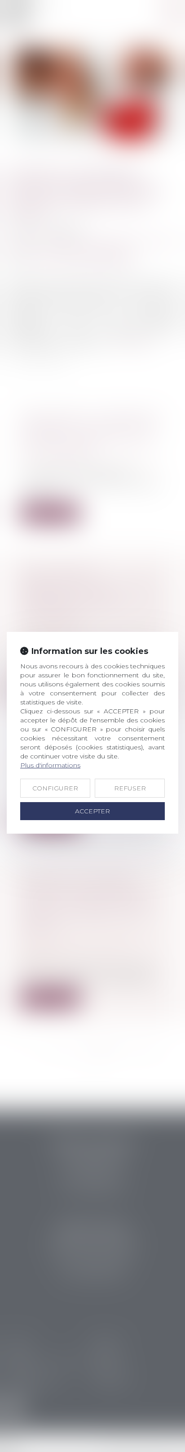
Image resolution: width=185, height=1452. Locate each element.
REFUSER (130, 788)
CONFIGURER (55, 788)
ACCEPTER (92, 811)
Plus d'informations (50, 765)
